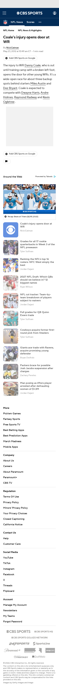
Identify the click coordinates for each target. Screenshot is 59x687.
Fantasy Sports (11, 419)
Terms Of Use (11, 496)
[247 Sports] (19, 639)
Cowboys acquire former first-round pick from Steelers (37, 331)
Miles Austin (38, 83)
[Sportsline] (41, 640)
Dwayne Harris (30, 93)
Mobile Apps (10, 446)
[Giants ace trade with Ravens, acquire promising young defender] (10, 353)
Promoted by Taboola (43, 176)
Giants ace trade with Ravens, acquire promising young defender (37, 350)
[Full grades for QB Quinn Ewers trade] (10, 318)
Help (6, 535)
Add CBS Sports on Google (22, 58)
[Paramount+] (12, 646)
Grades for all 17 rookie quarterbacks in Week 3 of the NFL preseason (37, 244)
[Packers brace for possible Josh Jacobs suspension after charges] (10, 371)
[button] (4, 13)
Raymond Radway (25, 97)
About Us (8, 460)
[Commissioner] (33, 646)
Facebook (8, 571)
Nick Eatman (12, 47)
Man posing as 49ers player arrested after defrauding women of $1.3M (36, 386)
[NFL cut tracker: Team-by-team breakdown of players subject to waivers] (10, 300)
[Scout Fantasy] (21, 653)
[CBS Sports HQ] (43, 628)
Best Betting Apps (13, 430)
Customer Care (12, 541)
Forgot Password (12, 618)
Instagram (8, 565)
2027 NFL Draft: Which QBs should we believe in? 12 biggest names (36, 279)
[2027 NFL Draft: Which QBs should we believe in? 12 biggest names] (10, 283)
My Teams (9, 613)
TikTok (6, 560)
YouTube (8, 554)
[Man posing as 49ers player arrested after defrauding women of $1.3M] (10, 389)
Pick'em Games (12, 413)
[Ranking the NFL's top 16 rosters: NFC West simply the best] (10, 265)
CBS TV (7, 483)
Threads (7, 582)
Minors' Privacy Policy (15, 507)
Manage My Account (15, 602)
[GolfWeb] (38, 653)
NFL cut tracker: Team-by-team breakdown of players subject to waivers (35, 297)
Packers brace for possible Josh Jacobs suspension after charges (36, 368)
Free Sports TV (11, 424)
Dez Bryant (10, 88)
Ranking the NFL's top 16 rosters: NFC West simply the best (37, 262)
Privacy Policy (11, 502)
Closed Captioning (13, 516)
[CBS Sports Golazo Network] (29, 634)
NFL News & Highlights (30, 30)
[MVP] (50, 646)
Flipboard (8, 588)
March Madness (12, 441)
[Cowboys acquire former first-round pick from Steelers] (10, 336)
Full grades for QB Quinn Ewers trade (34, 314)
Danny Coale (33, 65)
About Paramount (13, 471)
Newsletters (10, 607)
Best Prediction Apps (15, 435)
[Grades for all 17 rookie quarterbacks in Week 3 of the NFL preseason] (10, 247)
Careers (7, 466)
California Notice (12, 521)
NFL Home (8, 30)
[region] (29, 199)
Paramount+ (10, 477)
